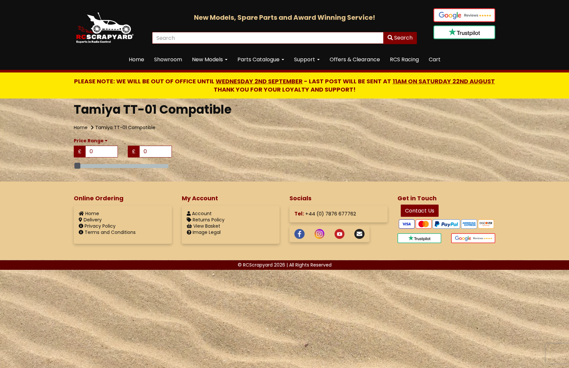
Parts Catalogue (259, 59)
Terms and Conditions (109, 232)
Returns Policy (208, 219)
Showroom (168, 59)
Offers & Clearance (355, 59)
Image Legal (206, 232)
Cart (435, 59)
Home (136, 59)
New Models (208, 59)
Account (201, 213)
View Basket (206, 226)
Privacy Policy (99, 226)
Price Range (89, 141)
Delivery (92, 219)
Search (403, 38)
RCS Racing (404, 59)
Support (305, 59)
